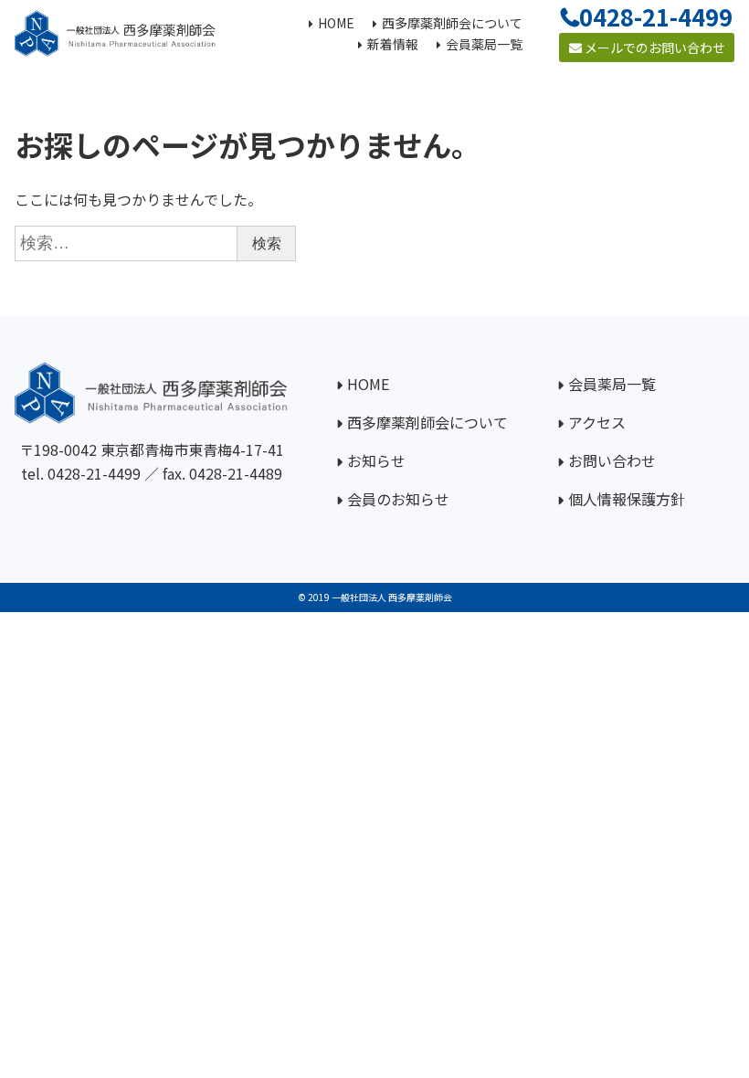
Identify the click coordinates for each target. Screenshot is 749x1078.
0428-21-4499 (94, 473)
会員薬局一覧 (612, 384)
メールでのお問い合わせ (653, 47)
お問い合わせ (612, 460)
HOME (368, 384)
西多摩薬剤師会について (427, 422)
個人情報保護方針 (626, 499)
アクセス (597, 422)
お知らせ (376, 460)
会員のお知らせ (398, 499)
